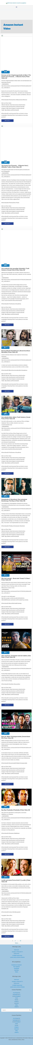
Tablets (16, 971)
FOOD (16, 998)
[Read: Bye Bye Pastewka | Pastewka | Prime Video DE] (16, 797)
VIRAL (16, 1005)
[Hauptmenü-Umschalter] (16, 7)
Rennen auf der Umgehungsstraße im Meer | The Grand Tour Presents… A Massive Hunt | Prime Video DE (16, 76)
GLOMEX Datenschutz (17, 955)
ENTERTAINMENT (16, 996)
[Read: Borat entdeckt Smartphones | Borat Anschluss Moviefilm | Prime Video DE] (16, 337)
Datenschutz (16, 953)
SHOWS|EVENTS (16, 994)
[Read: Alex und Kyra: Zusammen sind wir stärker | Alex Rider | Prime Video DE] (16, 639)
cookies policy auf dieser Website (17, 957)
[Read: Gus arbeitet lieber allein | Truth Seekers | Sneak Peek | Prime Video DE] (16, 404)
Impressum (16, 949)
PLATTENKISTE (16, 992)
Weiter (17, 943)
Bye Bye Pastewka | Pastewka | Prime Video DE (15, 810)
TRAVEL (16, 999)
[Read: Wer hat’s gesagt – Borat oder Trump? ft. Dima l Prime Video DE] (16, 562)
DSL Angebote (16, 966)
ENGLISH (16, 1003)
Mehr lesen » (9, 121)
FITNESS (16, 1001)
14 (20, 940)
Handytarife (16, 968)
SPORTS (17, 1006)
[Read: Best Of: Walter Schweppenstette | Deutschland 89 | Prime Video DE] (16, 720)
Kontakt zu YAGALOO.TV (17, 951)
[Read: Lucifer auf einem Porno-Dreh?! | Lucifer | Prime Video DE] (16, 867)
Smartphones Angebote (16, 964)
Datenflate (16, 970)
